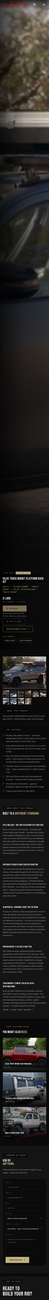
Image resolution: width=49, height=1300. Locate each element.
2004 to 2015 (10, 640)
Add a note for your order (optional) (16, 616)
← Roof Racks (8, 573)
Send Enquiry (15, 1260)
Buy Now (13, 608)
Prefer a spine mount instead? (17, 1010)
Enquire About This (16, 629)
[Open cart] (34, 4)
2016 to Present (26, 640)
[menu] (44, 4)
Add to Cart (15, 621)
